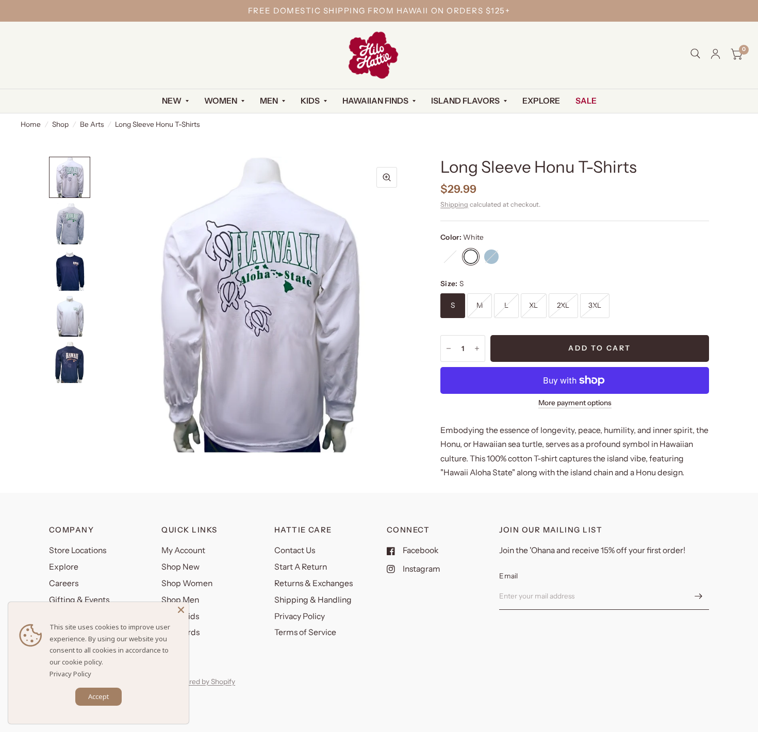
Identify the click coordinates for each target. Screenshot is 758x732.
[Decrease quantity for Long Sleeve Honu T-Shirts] (448, 348)
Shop (60, 124)
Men (269, 101)
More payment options (575, 403)
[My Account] (715, 53)
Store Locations (77, 550)
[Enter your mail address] (698, 596)
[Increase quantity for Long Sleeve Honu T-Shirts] (477, 348)
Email (508, 576)
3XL (595, 305)
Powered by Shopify (203, 681)
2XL (563, 305)
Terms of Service (305, 632)
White (471, 257)
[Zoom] (386, 177)
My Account (183, 550)
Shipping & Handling (313, 600)
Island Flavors (465, 101)
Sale (586, 101)
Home (31, 124)
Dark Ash (450, 257)
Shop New (180, 567)
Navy (491, 257)
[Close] (181, 610)
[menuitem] (175, 101)
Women (220, 101)
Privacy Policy (299, 616)
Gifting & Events (79, 600)
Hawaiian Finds (375, 101)
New (172, 101)
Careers (63, 583)
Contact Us (294, 550)
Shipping (454, 204)
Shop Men (180, 600)
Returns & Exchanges (313, 583)
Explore (541, 101)
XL (533, 305)
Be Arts (92, 124)
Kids (310, 101)
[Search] (695, 53)
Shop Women (186, 583)
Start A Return (300, 567)
